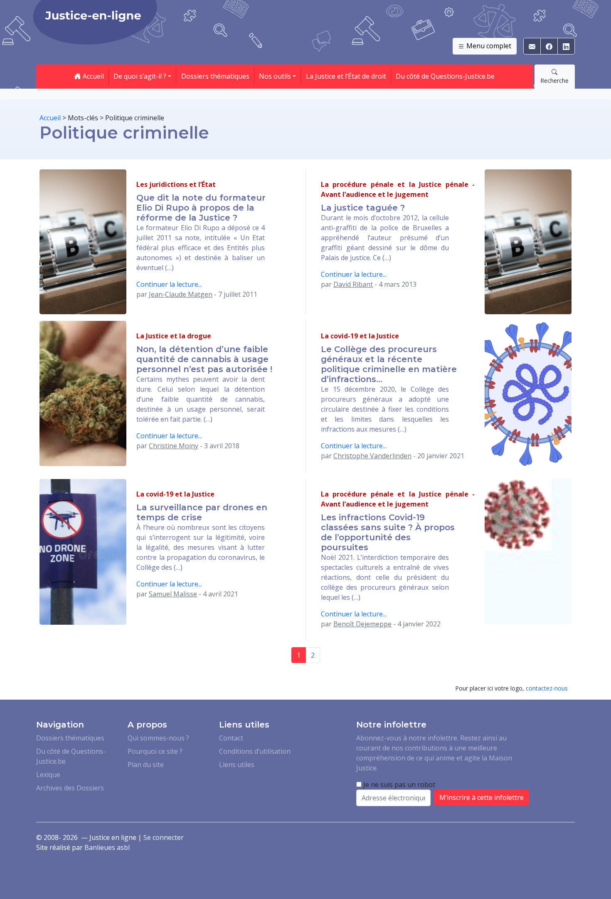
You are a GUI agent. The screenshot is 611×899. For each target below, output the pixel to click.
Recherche (554, 80)
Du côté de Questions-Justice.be (445, 76)
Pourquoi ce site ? (155, 751)
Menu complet (488, 45)
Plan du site (146, 764)
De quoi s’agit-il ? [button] (139, 76)
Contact (231, 738)
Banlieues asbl (107, 847)
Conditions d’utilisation (255, 751)
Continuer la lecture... (169, 284)
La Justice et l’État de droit (346, 76)
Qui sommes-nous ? (158, 738)
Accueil (92, 76)
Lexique (48, 774)
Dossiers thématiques (215, 76)
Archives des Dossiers (70, 787)
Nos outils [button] (275, 76)
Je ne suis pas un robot (398, 784)
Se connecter (163, 837)
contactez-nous (547, 688)
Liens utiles (236, 764)
